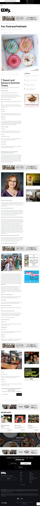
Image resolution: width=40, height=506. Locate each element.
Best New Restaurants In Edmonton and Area (30, 85)
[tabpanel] (20, 462)
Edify (30, 472)
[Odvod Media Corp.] (4, 503)
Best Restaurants (16, 440)
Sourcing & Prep (27, 442)
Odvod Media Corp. (23, 502)
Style (21, 476)
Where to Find (13, 463)
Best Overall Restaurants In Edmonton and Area (31, 89)
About (30, 480)
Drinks (10, 442)
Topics (21, 472)
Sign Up (8, 478)
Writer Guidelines (22, 484)
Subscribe (26, 463)
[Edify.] (5, 10)
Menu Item (22, 483)
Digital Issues (32, 473)
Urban (21, 479)
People (21, 475)
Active (21, 480)
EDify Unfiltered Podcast (33, 478)
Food (2, 23)
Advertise (20, 467)
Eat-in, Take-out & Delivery (9, 23)
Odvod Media (25, 504)
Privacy (24, 503)
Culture (21, 478)
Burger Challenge (24, 440)
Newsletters (31, 479)
